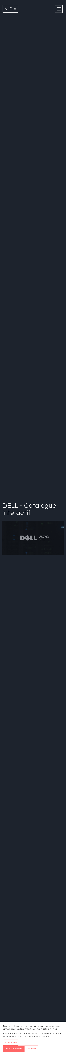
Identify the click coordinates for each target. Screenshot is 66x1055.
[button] (33, 809)
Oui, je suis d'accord (13, 1049)
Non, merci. (31, 1049)
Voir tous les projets (18, 932)
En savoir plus (11, 1042)
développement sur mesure (35, 630)
